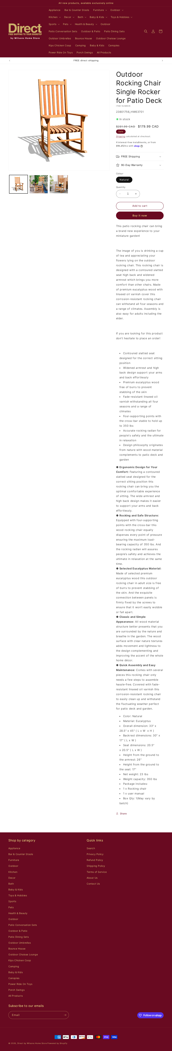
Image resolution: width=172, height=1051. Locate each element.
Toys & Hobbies (17, 895)
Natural (124, 179)
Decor (11, 877)
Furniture (13, 860)
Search (91, 848)
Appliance (14, 848)
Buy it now (140, 215)
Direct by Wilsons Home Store (32, 1043)
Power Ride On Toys (20, 984)
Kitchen (12, 871)
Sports (12, 901)
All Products (15, 995)
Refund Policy (95, 860)
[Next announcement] (162, 60)
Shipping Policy (96, 865)
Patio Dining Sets (18, 936)
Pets (11, 907)
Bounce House (16, 948)
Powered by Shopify (57, 1043)
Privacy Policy (95, 854)
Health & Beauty (18, 913)
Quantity (120, 187)
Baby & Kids (15, 889)
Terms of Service (97, 871)
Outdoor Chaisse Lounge (23, 954)
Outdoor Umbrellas (19, 942)
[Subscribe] (65, 1015)
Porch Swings (16, 989)
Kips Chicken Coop (19, 960)
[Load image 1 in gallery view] (18, 184)
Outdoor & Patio (17, 930)
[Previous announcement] (9, 60)
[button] (99, 10)
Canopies (13, 978)
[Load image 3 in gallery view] (59, 184)
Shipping (120, 136)
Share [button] (123, 813)
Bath (11, 883)
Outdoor (13, 865)
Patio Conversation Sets (22, 924)
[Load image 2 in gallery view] (38, 184)
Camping (13, 966)
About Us (92, 877)
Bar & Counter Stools (20, 854)
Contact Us (93, 883)
